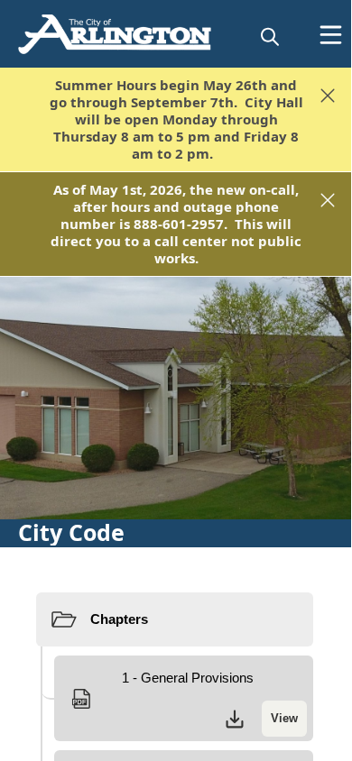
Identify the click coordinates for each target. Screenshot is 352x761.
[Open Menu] (330, 34)
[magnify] (270, 36)
